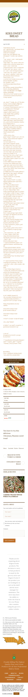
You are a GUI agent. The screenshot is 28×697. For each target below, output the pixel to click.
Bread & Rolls (8, 391)
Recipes (21, 673)
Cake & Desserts (20, 391)
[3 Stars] (7, 418)
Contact (20, 677)
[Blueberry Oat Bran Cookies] (14, 484)
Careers (18, 679)
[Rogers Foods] (14, 16)
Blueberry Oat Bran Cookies (12, 495)
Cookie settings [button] (7, 693)
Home (6, 673)
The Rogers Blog (10, 677)
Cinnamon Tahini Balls (14, 463)
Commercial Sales (14, 675)
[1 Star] (4, 418)
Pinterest (21, 448)
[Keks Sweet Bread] (14, 376)
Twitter (16, 448)
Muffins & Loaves (7, 393)
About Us (13, 673)
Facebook (10, 448)
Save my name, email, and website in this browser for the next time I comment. (14, 523)
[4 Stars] (9, 418)
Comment (5, 529)
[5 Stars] (10, 418)
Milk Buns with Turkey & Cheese (14, 456)
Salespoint (10, 679)
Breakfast (14, 391)
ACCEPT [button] (16, 693)
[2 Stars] (6, 418)
